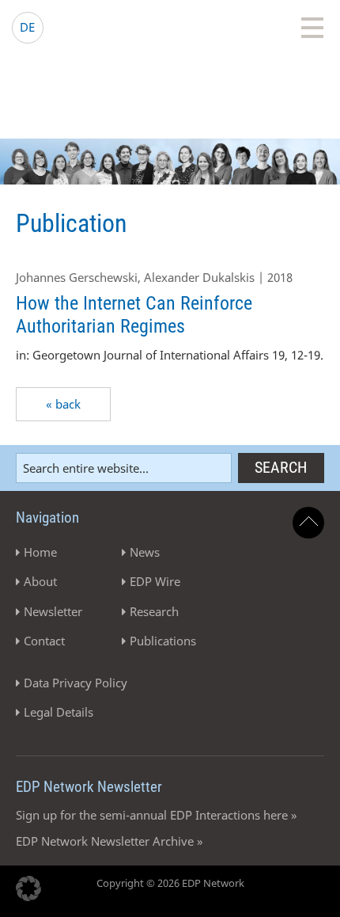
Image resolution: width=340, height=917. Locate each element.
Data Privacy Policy (75, 683)
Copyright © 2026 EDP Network (170, 883)
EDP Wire (155, 581)
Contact (44, 641)
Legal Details (58, 712)
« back (63, 404)
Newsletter (53, 611)
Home (40, 552)
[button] (28, 888)
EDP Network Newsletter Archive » (109, 841)
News (145, 552)
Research (154, 611)
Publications (163, 641)
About (40, 581)
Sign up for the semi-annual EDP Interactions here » (156, 815)
